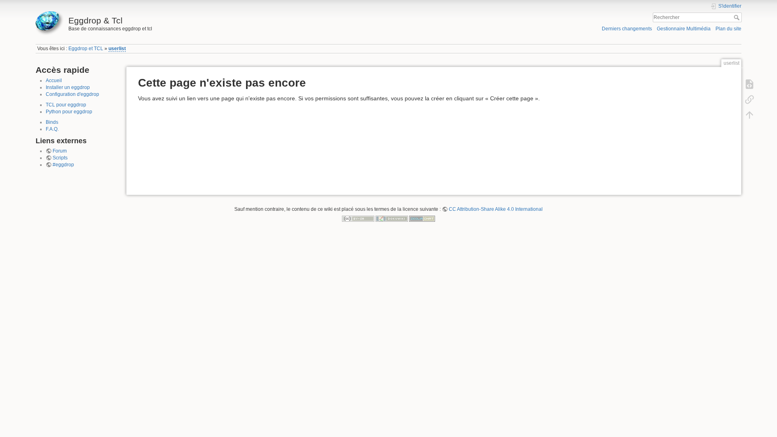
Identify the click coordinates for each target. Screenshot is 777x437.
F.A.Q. (52, 129)
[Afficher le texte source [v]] (749, 84)
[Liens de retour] (749, 99)
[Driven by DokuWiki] (392, 218)
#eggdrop (63, 165)
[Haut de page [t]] (749, 115)
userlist (117, 48)
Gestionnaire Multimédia (684, 29)
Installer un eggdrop (68, 87)
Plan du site (728, 29)
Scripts (60, 158)
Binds (52, 122)
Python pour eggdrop (69, 112)
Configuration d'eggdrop (72, 94)
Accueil (54, 80)
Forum (60, 151)
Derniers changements (627, 29)
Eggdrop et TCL (85, 48)
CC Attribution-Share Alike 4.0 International (496, 209)
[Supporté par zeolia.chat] (422, 218)
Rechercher (737, 17)
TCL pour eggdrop (66, 105)
